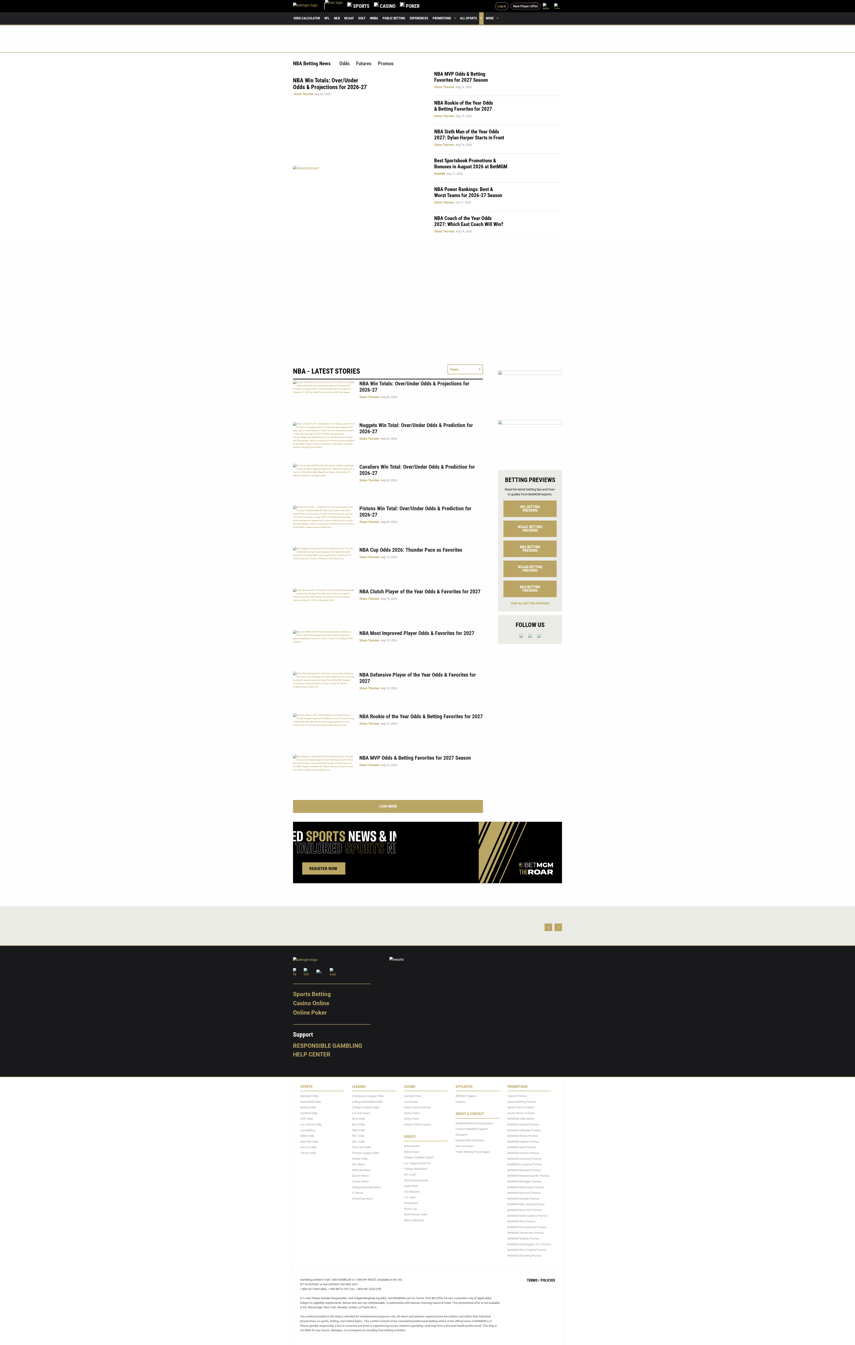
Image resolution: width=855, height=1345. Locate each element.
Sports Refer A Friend (520, 1107)
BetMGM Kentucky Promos (524, 1158)
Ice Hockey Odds (311, 1124)
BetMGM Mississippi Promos (525, 1187)
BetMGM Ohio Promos (521, 1221)
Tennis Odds (308, 1153)
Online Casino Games (417, 1107)
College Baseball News (366, 1187)
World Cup (410, 1209)
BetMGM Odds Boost (520, 1119)
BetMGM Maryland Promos (524, 1170)
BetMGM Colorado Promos (524, 1130)
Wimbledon (411, 1203)
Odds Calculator (306, 18)
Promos (385, 64)
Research (462, 1134)
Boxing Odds (308, 1107)
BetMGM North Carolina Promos (527, 1215)
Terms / (533, 1280)
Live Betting (307, 1130)
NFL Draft (410, 1174)
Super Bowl (411, 1186)
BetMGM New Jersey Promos (526, 1204)
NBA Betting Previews (530, 549)
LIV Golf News (361, 1113)
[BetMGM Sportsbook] (309, 6)
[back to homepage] (334, 6)
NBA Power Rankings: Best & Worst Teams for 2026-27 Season (468, 192)
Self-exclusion (465, 1146)
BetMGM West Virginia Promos (526, 1249)
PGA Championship (416, 1180)
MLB (337, 18)
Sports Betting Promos (521, 1101)
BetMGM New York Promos (524, 1210)
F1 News (357, 1192)
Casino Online (311, 1003)
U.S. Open (410, 1197)
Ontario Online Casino (417, 1124)
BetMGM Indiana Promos (523, 1141)
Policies (548, 1280)
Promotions (442, 18)
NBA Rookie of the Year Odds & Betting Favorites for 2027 (463, 106)
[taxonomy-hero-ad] (359, 203)
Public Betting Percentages (473, 1152)
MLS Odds (358, 1124)
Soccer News (360, 1176)
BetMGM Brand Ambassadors (474, 1123)
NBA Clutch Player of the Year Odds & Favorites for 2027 (419, 591)
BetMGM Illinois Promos (522, 1135)
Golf (361, 18)
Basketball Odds (310, 1101)
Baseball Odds (309, 1096)
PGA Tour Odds (361, 1147)
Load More (388, 806)
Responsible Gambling (327, 1046)
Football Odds (309, 1113)
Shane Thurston (304, 94)
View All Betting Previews (530, 603)
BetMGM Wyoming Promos (524, 1255)
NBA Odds (358, 1130)
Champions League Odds (368, 1096)
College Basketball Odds (367, 1101)
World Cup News (362, 1198)
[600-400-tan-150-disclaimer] (530, 391)
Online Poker (310, 1012)
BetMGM (439, 173)
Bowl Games (412, 1146)
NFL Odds (358, 1135)
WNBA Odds (360, 1158)
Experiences (419, 18)
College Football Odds (365, 1107)
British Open (411, 1152)
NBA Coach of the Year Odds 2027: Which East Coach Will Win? (468, 221)
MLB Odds (358, 1119)
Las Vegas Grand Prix (417, 1163)
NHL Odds (358, 1141)
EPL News (358, 1164)
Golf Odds (306, 1119)
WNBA (374, 18)
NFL (327, 18)
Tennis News (360, 1181)
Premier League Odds (365, 1153)
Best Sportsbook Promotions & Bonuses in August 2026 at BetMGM (470, 164)
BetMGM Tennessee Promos (525, 1233)
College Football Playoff (419, 1157)
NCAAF (349, 18)
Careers (460, 1101)
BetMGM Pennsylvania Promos (526, 1227)
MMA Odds (307, 1135)
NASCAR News (361, 1170)
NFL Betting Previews (530, 509)
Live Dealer (411, 1101)
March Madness (414, 1220)
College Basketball (415, 1169)
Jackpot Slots (412, 1096)
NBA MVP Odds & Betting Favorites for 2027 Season (461, 77)
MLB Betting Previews (530, 589)
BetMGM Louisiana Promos (524, 1164)
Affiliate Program (466, 1096)
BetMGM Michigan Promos (524, 1181)
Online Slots (411, 1119)
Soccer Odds (308, 1147)
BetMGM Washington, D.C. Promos (529, 1244)
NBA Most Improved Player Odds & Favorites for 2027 (416, 633)
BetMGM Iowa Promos (521, 1147)
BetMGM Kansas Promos (523, 1153)
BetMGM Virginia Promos (523, 1238)
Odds (344, 64)
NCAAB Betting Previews (530, 569)
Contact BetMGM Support (472, 1129)
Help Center (311, 1055)
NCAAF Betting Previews (530, 529)
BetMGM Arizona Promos (523, 1124)
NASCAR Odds (309, 1141)
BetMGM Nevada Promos (523, 1198)
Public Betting (394, 18)
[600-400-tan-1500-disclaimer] (530, 441)
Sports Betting (312, 994)
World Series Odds (415, 1214)
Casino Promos (517, 1096)
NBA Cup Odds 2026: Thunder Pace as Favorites (410, 550)
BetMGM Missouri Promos (524, 1192)
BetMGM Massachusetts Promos (528, 1176)
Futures (363, 64)
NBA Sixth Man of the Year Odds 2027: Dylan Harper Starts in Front (469, 135)
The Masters (412, 1191)
